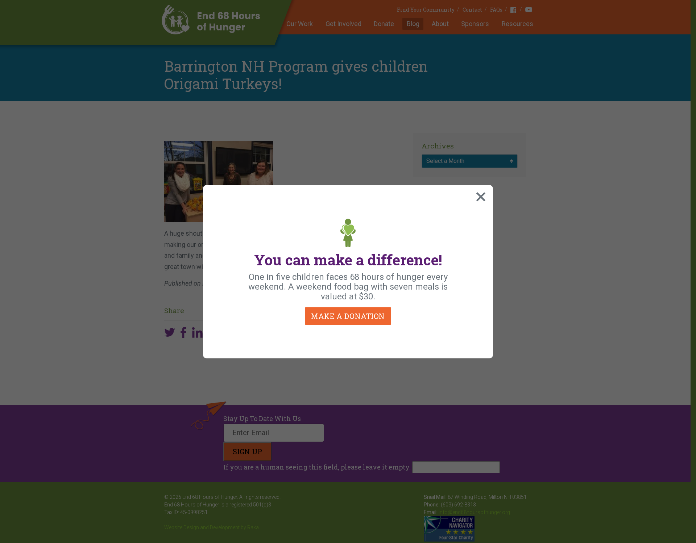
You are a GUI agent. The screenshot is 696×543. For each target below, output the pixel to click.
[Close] (479, 195)
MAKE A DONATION (348, 316)
